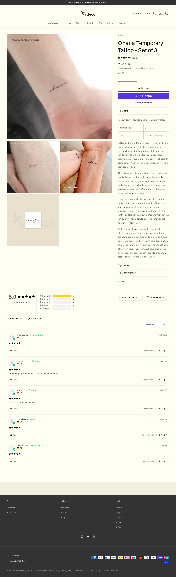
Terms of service (80, 571)
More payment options (143, 103)
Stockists (11, 507)
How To (119, 507)
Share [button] (123, 281)
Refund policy (54, 571)
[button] (67, 23)
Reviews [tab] (14, 318)
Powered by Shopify (39, 571)
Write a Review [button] (157, 297)
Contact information (110, 571)
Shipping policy (94, 571)
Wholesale (11, 512)
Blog (63, 517)
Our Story (65, 507)
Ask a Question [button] (132, 297)
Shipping (133, 68)
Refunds (119, 527)
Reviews (64, 512)
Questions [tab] (32, 318)
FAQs (118, 512)
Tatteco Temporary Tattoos (22, 571)
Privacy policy (67, 571)
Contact (119, 517)
